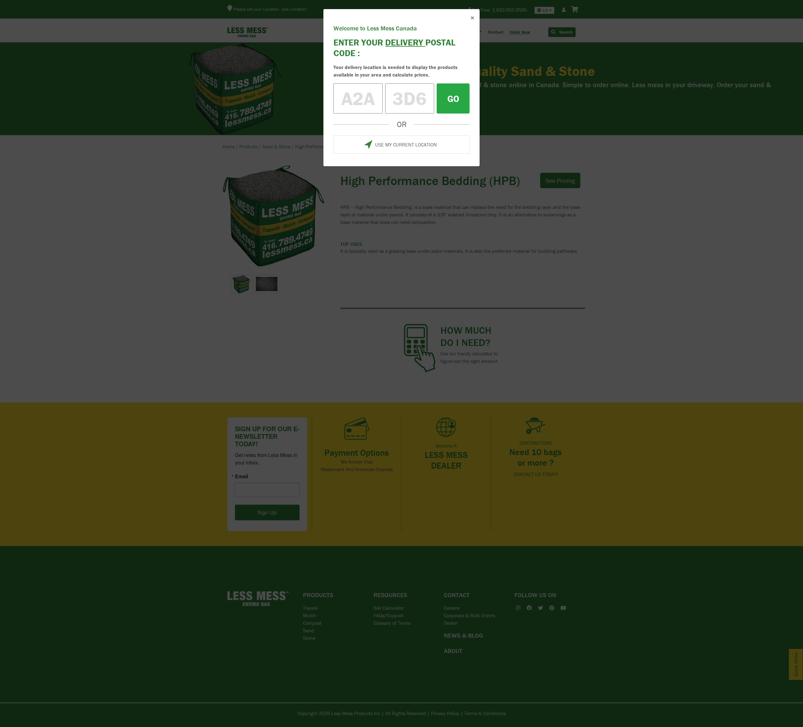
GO (453, 98)
